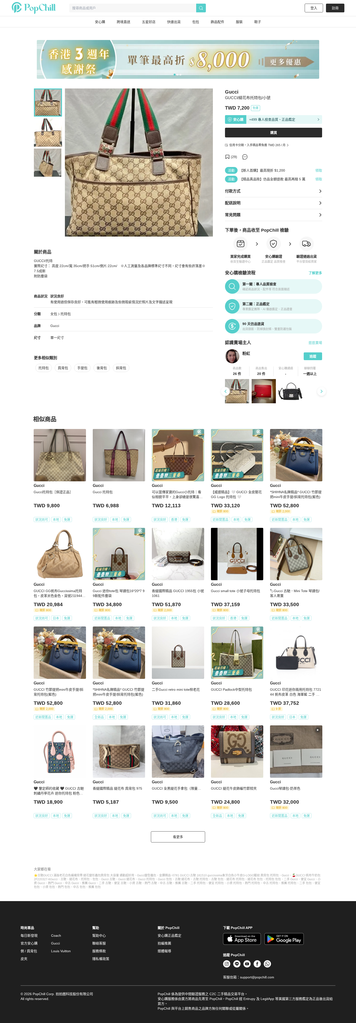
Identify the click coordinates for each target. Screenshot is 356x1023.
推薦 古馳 (181, 883)
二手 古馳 (105, 883)
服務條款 (99, 951)
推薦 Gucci (89, 883)
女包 (53, 314)
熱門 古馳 (151, 883)
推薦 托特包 (288, 883)
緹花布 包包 (255, 879)
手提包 (82, 368)
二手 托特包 (198, 883)
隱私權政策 (100, 959)
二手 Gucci (291, 879)
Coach (56, 935)
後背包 (102, 368)
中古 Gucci (72, 883)
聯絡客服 (99, 943)
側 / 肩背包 (29, 951)
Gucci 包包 (165, 879)
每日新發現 (29, 935)
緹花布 (73, 879)
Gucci (54, 326)
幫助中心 (99, 935)
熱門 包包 (64, 887)
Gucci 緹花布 (126, 879)
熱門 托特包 (252, 883)
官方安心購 (29, 943)
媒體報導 (164, 951)
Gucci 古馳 (108, 879)
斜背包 (121, 368)
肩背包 (63, 368)
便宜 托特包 (216, 883)
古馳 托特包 (200, 879)
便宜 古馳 (120, 883)
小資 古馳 (135, 883)
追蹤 (313, 356)
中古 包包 (79, 887)
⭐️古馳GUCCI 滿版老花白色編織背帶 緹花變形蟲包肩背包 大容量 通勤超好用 (84, 875)
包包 (95, 879)
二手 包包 (305, 883)
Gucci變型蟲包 (146, 875)
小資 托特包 (234, 883)
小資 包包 (49, 887)
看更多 (178, 837)
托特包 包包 (273, 879)
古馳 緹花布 (182, 879)
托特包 (66, 314)
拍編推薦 (164, 943)
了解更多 (315, 273)
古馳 (63, 879)
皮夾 (24, 959)
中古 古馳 (166, 883)
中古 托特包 (270, 883)
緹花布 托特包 (235, 879)
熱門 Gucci (55, 883)
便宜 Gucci (308, 879)
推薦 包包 (94, 887)
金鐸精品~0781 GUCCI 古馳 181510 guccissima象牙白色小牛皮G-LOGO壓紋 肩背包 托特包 (219, 875)
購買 (273, 133)
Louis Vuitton (61, 951)
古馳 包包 (217, 879)
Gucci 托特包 (146, 879)
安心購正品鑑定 (169, 935)
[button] (237, 371)
